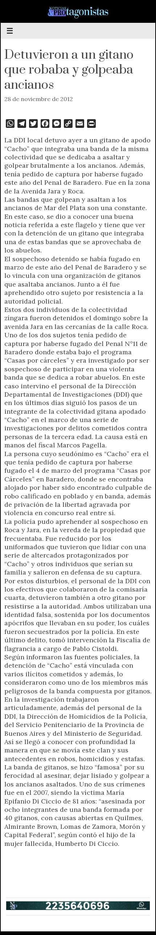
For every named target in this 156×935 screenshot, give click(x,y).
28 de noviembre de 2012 (38, 99)
